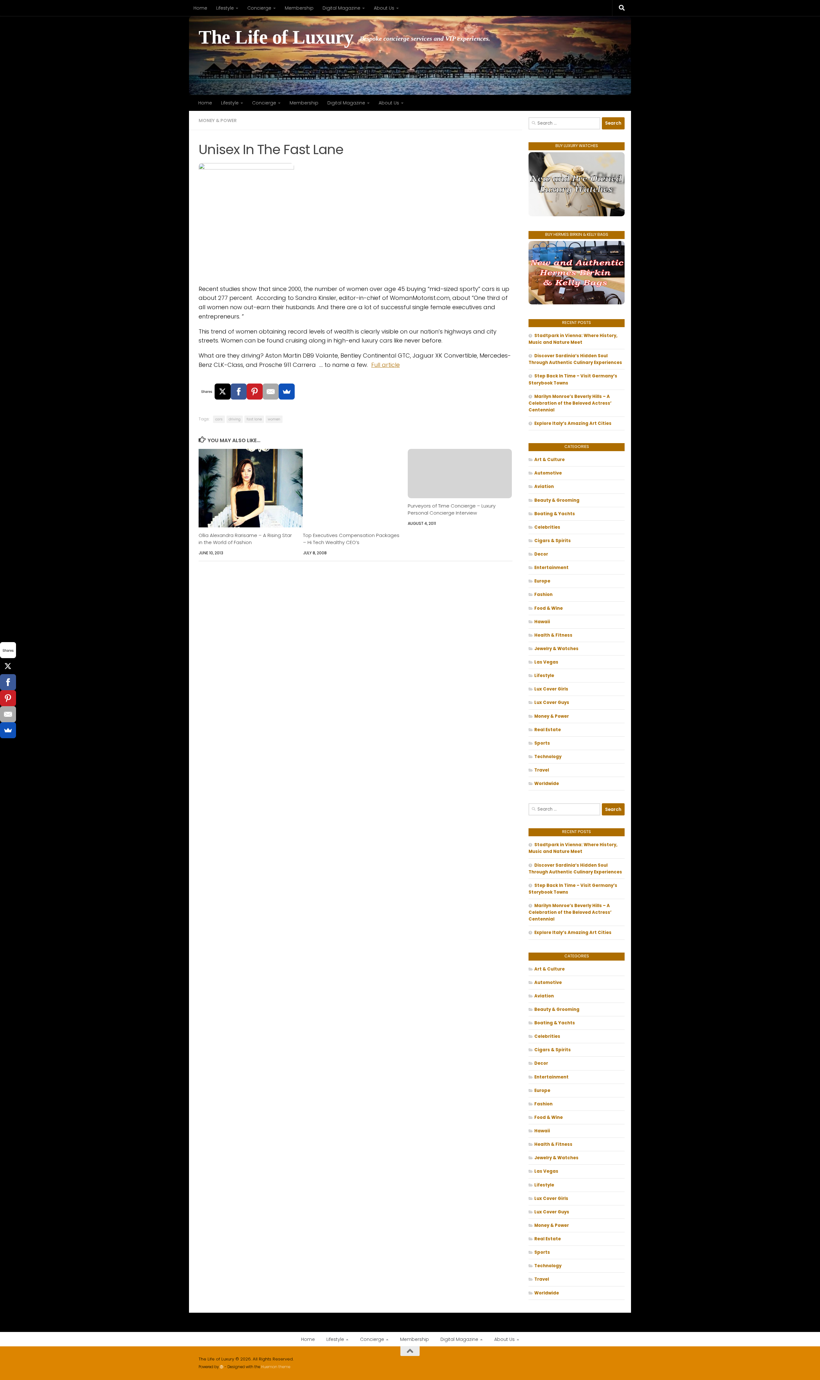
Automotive (548, 473)
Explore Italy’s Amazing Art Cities (572, 423)
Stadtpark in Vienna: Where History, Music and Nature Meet (573, 339)
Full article (385, 365)
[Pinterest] (255, 392)
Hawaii (542, 622)
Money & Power (218, 120)
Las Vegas (546, 662)
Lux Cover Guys (551, 702)
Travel (541, 770)
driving (235, 419)
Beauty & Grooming (556, 500)
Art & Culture (549, 460)
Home (200, 8)
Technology (548, 757)
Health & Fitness (553, 635)
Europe (542, 581)
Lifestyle (225, 8)
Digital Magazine (341, 8)
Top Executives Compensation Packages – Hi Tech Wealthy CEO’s (351, 539)
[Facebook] (239, 392)
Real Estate (547, 730)
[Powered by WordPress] (222, 1367)
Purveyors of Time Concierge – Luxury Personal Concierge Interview (452, 509)
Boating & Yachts (554, 514)
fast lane (254, 419)
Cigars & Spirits (552, 541)
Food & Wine (548, 608)
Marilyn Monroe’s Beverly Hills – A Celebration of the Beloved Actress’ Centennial (570, 403)
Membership (299, 8)
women (274, 419)
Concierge (259, 8)
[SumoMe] (287, 392)
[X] (223, 392)
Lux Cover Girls (551, 689)
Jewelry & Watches (556, 649)
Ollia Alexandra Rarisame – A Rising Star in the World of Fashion (245, 539)
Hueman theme (275, 1366)
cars (219, 419)
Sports (542, 743)
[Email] (271, 392)
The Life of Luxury (276, 37)
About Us (384, 8)
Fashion (543, 594)
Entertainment (551, 568)
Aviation (544, 486)
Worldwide (546, 784)
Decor (541, 554)
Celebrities (547, 527)
